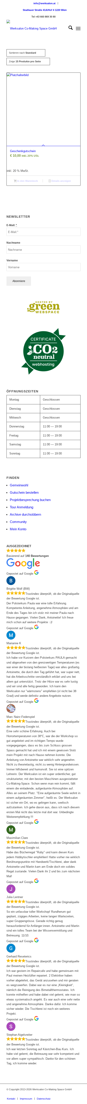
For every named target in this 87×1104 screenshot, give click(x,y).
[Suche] (68, 28)
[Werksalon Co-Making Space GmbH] (36, 28)
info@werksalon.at (44, 3)
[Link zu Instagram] (63, 1094)
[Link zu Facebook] (50, 1094)
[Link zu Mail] (77, 1094)
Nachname (13, 242)
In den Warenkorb (27, 181)
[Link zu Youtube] (70, 1094)
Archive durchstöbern (25, 514)
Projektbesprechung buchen (30, 500)
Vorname (12, 260)
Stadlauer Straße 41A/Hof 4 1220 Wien (45, 10)
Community (18, 522)
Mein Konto (18, 529)
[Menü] (78, 28)
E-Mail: (11, 225)
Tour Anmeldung (21, 507)
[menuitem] (44, 3)
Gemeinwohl (19, 485)
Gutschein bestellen (24, 492)
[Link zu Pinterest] (57, 1094)
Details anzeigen (61, 181)
